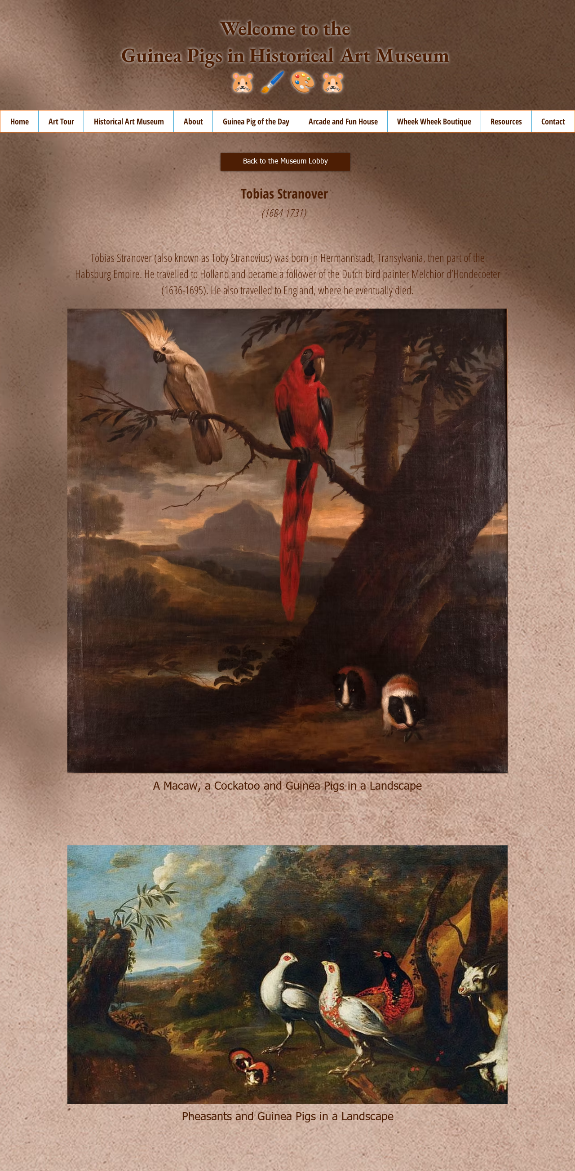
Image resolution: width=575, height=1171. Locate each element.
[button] (192, 121)
